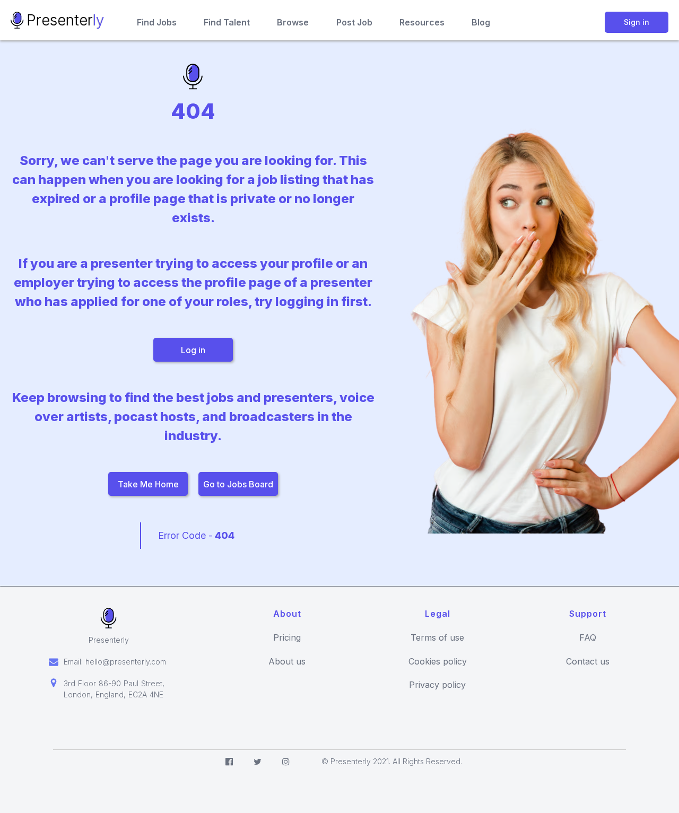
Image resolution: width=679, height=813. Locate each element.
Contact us (588, 662)
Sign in (636, 22)
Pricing (287, 638)
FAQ (587, 638)
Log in (193, 350)
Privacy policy (437, 685)
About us (287, 662)
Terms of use (437, 638)
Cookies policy (437, 662)
